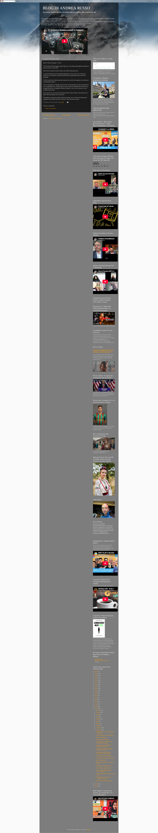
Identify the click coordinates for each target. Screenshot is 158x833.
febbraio (98, 712)
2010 (96, 678)
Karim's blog (98, 659)
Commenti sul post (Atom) (55, 118)
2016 (96, 691)
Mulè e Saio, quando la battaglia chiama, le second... (104, 749)
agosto (98, 723)
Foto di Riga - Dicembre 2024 (103, 755)
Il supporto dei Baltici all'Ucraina (104, 780)
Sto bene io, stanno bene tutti (102, 660)
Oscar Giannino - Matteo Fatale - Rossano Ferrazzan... (104, 742)
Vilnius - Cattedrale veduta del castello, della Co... (103, 771)
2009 (96, 675)
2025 (96, 784)
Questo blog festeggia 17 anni (103, 765)
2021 (96, 701)
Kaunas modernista (101, 760)
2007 (96, 671)
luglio (97, 721)
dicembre (98, 729)
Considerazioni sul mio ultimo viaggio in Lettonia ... (103, 778)
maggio (98, 719)
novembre (99, 727)
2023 (96, 706)
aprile (97, 716)
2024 (96, 708)
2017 (96, 693)
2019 (96, 697)
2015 (96, 688)
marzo (98, 714)
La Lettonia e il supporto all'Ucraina (105, 758)
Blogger (89, 829)
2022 (96, 704)
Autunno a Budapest (101, 737)
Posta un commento (50, 108)
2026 (96, 786)
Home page (66, 115)
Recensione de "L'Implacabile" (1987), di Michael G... (104, 746)
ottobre (98, 725)
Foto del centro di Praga (102, 739)
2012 (96, 682)
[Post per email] (67, 102)
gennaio (98, 710)
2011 (96, 680)
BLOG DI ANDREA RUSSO (66, 7)
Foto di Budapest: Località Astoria (104, 735)
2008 (96, 673)
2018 (96, 695)
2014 (96, 686)
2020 (96, 699)
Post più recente (49, 115)
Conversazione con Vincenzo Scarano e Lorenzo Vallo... (103, 753)
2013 (96, 684)
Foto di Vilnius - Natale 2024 (103, 768)
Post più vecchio (83, 115)
